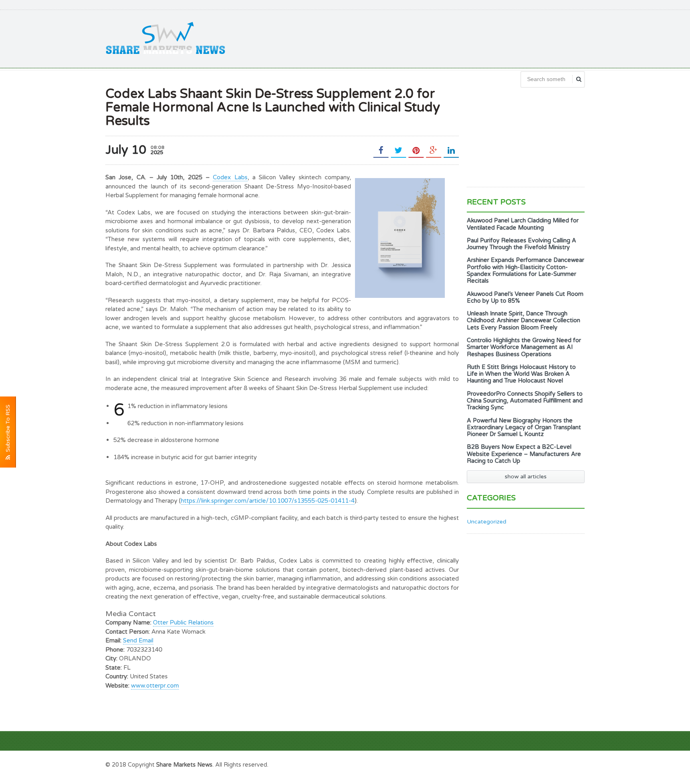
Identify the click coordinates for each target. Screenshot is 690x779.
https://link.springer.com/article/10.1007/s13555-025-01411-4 (268, 500)
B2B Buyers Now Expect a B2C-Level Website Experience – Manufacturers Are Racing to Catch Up (524, 454)
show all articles (526, 476)
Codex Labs (230, 177)
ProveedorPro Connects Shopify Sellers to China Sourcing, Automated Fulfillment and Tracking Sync (525, 400)
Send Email (138, 640)
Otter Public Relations (183, 622)
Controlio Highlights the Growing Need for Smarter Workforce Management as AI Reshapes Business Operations (524, 347)
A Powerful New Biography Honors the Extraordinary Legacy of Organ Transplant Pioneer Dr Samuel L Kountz (524, 427)
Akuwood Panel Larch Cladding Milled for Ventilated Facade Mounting (523, 224)
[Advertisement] (439, 38)
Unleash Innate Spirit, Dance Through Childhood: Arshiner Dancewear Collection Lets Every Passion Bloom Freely (523, 320)
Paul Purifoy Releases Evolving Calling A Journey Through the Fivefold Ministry (521, 244)
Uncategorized (486, 521)
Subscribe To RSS (7, 429)
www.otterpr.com (155, 685)
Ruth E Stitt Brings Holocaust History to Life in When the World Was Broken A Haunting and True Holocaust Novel (521, 374)
